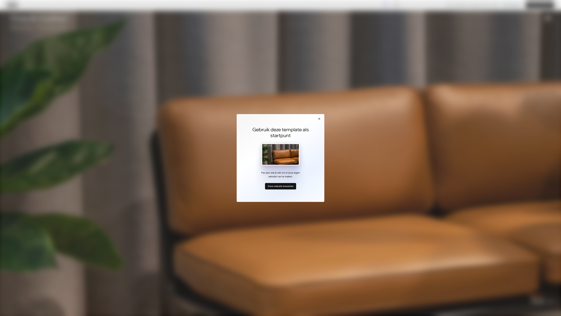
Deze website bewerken (281, 186)
